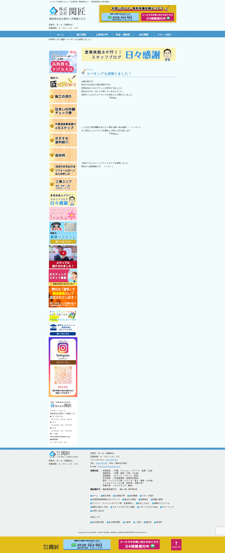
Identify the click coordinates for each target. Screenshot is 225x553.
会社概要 (143, 34)
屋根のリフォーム (162, 503)
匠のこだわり (144, 503)
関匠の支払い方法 (100, 507)
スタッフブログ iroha (148, 507)
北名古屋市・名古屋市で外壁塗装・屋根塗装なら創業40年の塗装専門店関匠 (112, 532)
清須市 (159, 522)
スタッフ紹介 (165, 34)
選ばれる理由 (130, 499)
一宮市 (138, 522)
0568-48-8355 (102, 463)
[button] (176, 544)
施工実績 (81, 34)
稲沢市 (149, 522)
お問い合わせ (98, 511)
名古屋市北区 (98, 522)
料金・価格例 (123, 34)
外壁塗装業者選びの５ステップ (106, 499)
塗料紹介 (144, 499)
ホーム (60, 34)
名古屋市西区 (114, 522)
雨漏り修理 (158, 499)
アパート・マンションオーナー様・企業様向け (112, 503)
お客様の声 (102, 34)
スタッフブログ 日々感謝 (124, 507)
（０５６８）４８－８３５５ (61, 425)
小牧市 (128, 522)
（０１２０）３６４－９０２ (61, 419)
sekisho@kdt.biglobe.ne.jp (60, 437)
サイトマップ (168, 507)
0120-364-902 (112, 460)
